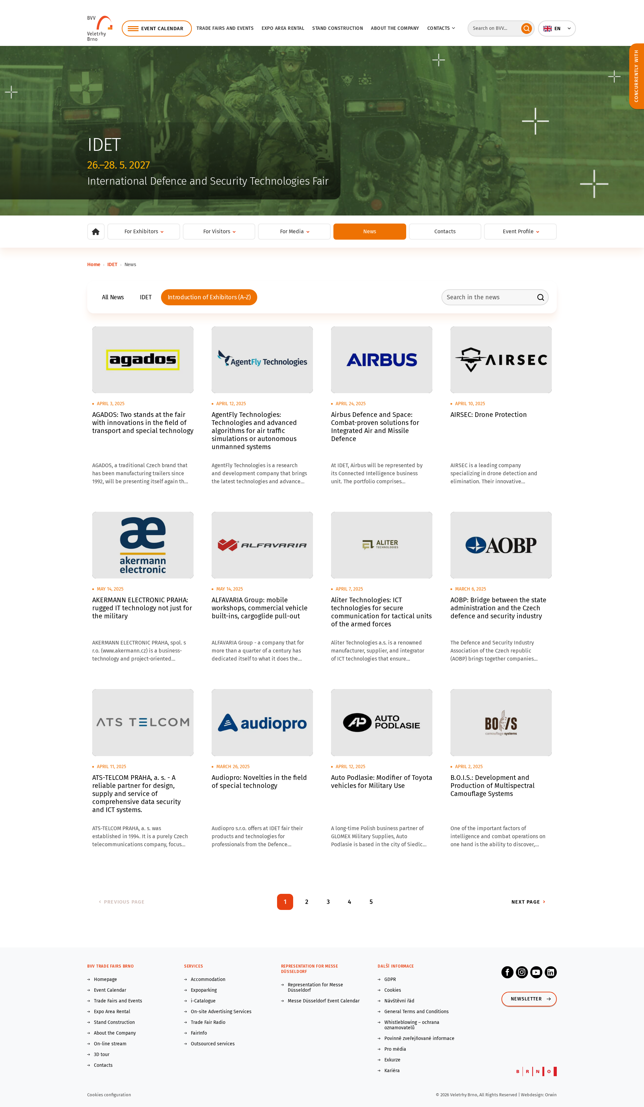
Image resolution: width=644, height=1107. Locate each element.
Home (93, 264)
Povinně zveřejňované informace (419, 1038)
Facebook (507, 972)
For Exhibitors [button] (141, 231)
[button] (557, 28)
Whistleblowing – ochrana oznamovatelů (411, 1025)
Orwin (551, 1094)
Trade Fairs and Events (225, 28)
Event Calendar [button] (162, 28)
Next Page (526, 902)
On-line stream (110, 1044)
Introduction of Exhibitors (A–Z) (209, 297)
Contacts (444, 231)
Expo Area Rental (283, 28)
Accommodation (208, 979)
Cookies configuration (109, 1094)
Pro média (395, 1049)
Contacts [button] (438, 28)
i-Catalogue (203, 1001)
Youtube (536, 972)
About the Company (395, 28)
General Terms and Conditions (416, 1011)
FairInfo (199, 1033)
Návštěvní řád (399, 1001)
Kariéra (392, 1070)
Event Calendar (110, 990)
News (369, 231)
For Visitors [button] (216, 231)
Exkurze (392, 1060)
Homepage (105, 979)
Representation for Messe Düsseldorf (315, 987)
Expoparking (204, 990)
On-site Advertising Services (221, 1011)
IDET (112, 264)
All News (113, 297)
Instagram (522, 972)
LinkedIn (551, 972)
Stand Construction (114, 1022)
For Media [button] (292, 231)
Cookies (392, 990)
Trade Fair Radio (208, 1022)
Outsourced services (213, 1044)
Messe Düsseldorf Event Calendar (324, 1001)
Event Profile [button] (518, 231)
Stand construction (337, 28)
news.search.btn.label (540, 297)
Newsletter (526, 999)
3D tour (101, 1054)
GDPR (390, 979)
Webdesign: (533, 1094)
